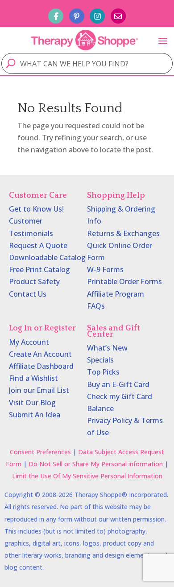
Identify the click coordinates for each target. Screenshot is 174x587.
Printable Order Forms (124, 281)
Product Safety (34, 281)
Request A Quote (38, 245)
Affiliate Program (115, 294)
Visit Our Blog (32, 403)
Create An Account (40, 354)
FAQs (96, 306)
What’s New (107, 348)
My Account (29, 342)
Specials (100, 360)
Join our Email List (39, 390)
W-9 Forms (105, 269)
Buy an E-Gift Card (118, 384)
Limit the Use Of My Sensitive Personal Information (87, 476)
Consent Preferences (40, 452)
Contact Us (27, 294)
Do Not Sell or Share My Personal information (96, 464)
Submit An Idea (34, 415)
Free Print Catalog (39, 269)
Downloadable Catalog (47, 257)
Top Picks (103, 372)
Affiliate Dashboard (41, 366)
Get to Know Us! (36, 209)
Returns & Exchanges (123, 233)
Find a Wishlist (33, 378)
